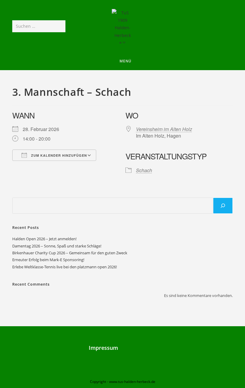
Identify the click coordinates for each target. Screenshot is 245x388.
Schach (144, 170)
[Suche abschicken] (59, 26)
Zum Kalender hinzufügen (58, 155)
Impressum (103, 347)
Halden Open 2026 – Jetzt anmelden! (44, 238)
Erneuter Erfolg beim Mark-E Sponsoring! (48, 259)
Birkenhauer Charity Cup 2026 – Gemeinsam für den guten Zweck (69, 252)
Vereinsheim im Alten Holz (164, 129)
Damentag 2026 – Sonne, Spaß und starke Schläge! (56, 246)
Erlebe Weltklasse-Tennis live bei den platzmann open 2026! (64, 267)
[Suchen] (223, 206)
